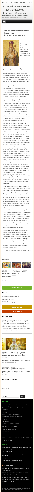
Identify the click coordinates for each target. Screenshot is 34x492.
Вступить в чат (11, 440)
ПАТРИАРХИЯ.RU (8, 465)
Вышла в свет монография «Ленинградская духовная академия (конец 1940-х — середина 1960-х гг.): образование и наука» (15, 474)
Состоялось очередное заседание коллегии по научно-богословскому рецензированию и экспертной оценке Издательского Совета (16, 479)
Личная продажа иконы (8, 299)
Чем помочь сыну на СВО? (8, 302)
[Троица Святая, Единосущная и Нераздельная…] (6, 265)
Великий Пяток (24, 270)
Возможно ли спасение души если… (11, 296)
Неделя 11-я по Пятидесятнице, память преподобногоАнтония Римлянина (12, 461)
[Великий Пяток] (26, 265)
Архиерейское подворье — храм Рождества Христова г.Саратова (16, 9)
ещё (20, 330)
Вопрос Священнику (17, 287)
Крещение (5, 298)
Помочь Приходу (17, 311)
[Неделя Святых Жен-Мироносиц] (16, 265)
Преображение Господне (8, 458)
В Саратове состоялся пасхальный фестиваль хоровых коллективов (16, 361)
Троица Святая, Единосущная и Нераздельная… (6, 274)
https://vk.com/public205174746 (24, 437)
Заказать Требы (17, 307)
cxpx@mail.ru (9, 434)
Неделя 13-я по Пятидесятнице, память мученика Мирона (16, 447)
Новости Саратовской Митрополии (12, 335)
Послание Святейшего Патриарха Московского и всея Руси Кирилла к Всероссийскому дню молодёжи (15, 353)
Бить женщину (5, 301)
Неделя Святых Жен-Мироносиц (16, 271)
